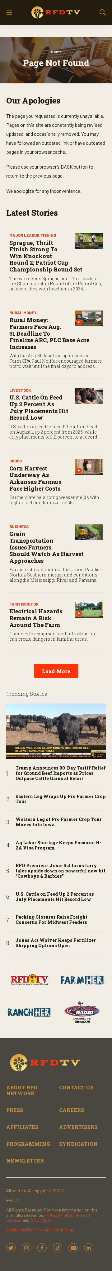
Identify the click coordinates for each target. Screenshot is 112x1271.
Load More (56, 671)
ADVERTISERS (78, 1127)
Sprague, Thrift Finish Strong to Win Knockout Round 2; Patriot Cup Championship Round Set (45, 256)
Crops (15, 460)
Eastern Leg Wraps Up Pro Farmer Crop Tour (61, 799)
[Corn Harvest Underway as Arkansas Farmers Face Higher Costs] (89, 466)
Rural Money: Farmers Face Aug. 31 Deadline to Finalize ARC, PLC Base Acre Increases (49, 333)
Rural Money (23, 312)
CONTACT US (76, 1087)
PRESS (14, 1110)
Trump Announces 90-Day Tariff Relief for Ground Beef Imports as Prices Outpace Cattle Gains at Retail (61, 773)
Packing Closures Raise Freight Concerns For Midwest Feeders (51, 920)
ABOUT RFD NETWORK (21, 1090)
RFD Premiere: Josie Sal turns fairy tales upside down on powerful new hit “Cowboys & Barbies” (60, 871)
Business (19, 526)
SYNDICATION (78, 1144)
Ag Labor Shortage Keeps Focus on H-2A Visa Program (58, 845)
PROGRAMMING (28, 1144)
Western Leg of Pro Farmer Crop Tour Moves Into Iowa (59, 822)
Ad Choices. (41, 1220)
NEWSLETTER (25, 1160)
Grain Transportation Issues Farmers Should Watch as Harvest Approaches (46, 547)
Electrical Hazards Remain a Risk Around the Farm (35, 617)
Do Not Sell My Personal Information (39, 1229)
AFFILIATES (22, 1127)
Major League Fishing (32, 235)
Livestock (20, 390)
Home (56, 51)
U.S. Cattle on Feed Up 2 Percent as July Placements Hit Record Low (38, 407)
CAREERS (71, 1110)
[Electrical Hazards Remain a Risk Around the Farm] (89, 610)
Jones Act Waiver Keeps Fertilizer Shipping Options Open (56, 943)
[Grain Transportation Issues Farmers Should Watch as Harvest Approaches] (89, 532)
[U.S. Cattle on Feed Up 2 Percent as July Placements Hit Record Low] (89, 396)
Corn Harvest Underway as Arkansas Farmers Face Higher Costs (35, 478)
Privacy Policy (59, 1215)
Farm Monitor (23, 604)
